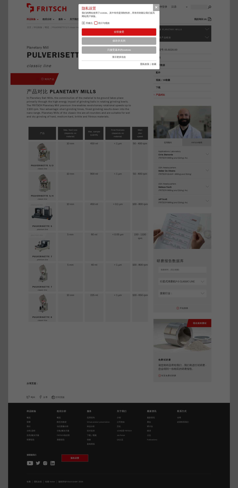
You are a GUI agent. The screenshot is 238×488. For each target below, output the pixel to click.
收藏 (154, 64)
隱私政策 (144, 64)
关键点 (89, 23)
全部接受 (119, 31)
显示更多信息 (119, 57)
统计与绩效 (104, 23)
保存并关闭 (119, 40)
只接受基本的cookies (119, 49)
